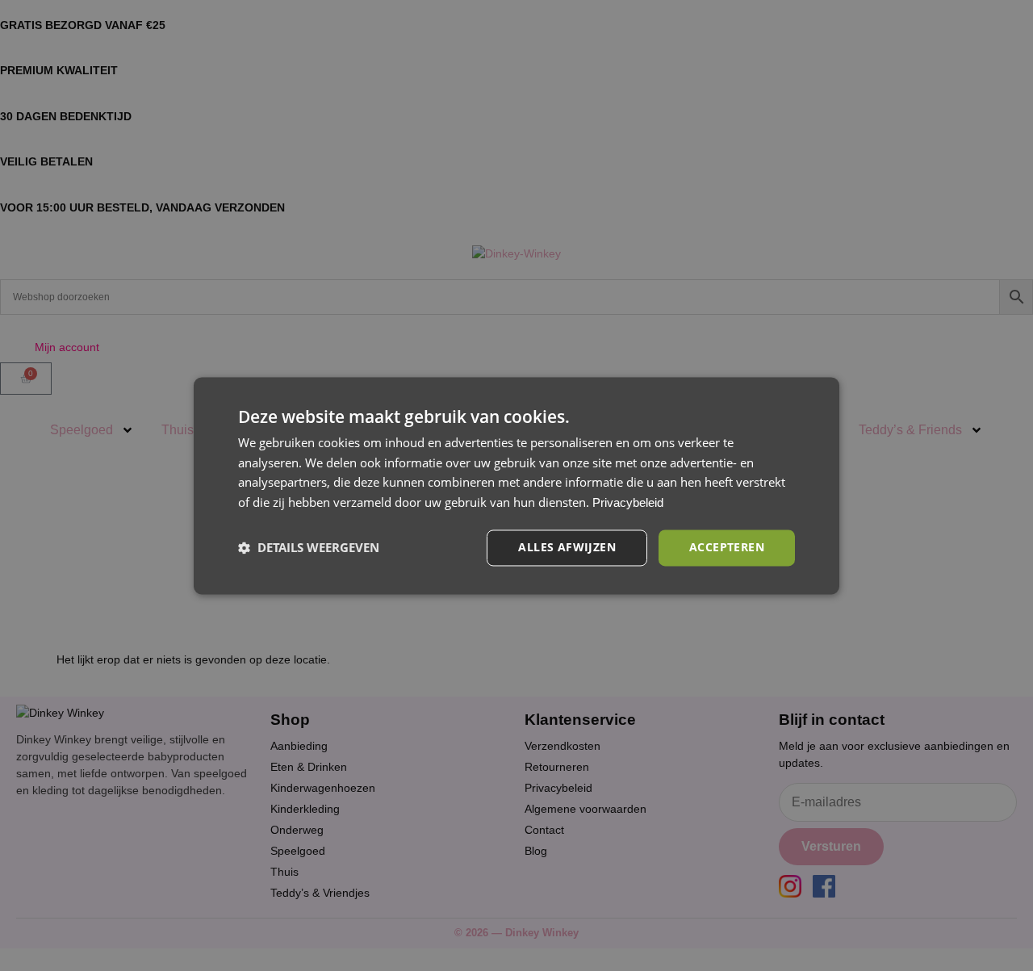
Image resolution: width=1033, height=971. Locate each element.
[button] (308, 548)
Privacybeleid (627, 503)
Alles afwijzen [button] (567, 547)
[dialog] (516, 485)
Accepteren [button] (726, 547)
